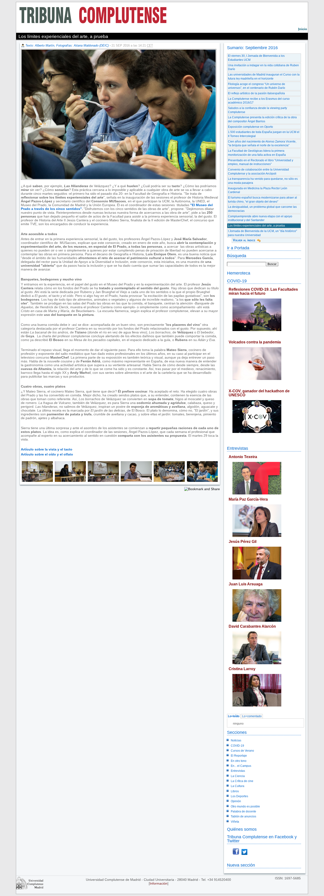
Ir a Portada (238, 247)
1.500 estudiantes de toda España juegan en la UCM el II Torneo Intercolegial (263, 134)
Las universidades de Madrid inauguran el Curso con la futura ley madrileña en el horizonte (264, 76)
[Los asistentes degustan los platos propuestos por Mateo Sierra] (201, 481)
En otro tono (238, 761)
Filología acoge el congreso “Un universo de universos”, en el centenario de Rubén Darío (256, 86)
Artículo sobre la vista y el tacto (46, 449)
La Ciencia (238, 776)
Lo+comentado (252, 716)
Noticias (236, 740)
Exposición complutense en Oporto (250, 126)
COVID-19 (237, 280)
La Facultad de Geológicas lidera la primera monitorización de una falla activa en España (257, 152)
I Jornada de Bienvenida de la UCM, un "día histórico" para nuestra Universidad (262, 233)
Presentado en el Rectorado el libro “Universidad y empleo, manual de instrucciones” (260, 162)
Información (158, 883)
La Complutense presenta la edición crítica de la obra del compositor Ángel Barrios (262, 119)
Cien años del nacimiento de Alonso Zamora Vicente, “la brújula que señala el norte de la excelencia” (262, 143)
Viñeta (235, 821)
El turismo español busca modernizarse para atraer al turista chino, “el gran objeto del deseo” (262, 199)
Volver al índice (244, 240)
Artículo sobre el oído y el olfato (47, 454)
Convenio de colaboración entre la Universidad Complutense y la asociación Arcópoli (258, 171)
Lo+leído (233, 716)
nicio (302, 29)
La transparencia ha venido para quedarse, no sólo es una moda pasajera (263, 181)
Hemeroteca (238, 272)
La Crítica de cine (242, 781)
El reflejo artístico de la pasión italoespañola (256, 93)
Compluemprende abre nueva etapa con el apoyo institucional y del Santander (260, 218)
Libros (235, 791)
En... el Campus (241, 766)
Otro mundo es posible (245, 806)
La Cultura (237, 786)
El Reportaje (239, 755)
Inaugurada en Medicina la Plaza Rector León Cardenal (257, 190)
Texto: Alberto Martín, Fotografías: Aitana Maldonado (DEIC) (67, 45)
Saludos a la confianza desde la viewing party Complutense (257, 110)
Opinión (236, 801)
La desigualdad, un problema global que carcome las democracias (262, 209)
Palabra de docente (243, 811)
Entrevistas (237, 448)
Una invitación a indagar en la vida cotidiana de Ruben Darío (263, 67)
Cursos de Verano (242, 750)
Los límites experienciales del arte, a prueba (256, 225)
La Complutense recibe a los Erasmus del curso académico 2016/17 (259, 100)
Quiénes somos (242, 829)
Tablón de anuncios (243, 816)
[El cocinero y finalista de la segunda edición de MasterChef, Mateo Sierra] (135, 481)
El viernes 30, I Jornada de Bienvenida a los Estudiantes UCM (256, 58)
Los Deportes (239, 796)
